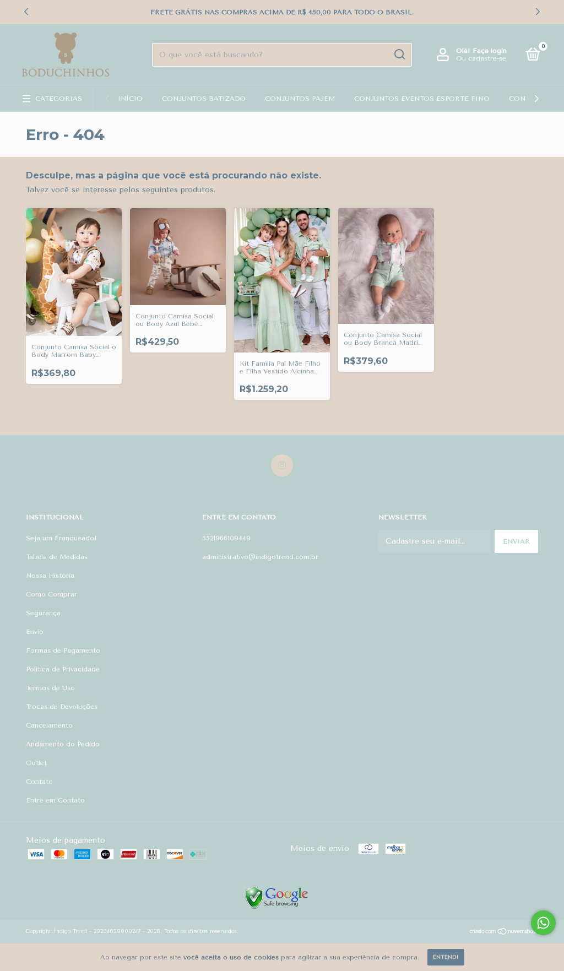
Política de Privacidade (63, 669)
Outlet (36, 763)
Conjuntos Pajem (300, 98)
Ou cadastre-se (481, 58)
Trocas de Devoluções (61, 706)
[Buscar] (399, 54)
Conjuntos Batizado (204, 98)
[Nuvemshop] (503, 932)
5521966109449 (226, 538)
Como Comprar (51, 594)
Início (130, 98)
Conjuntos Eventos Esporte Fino (422, 98)
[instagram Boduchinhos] (282, 465)
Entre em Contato (55, 800)
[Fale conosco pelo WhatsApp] (543, 922)
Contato (39, 781)
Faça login (490, 51)
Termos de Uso (50, 688)
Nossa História (50, 575)
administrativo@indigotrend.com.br (260, 557)
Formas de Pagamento (63, 650)
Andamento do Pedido (63, 744)
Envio (35, 632)
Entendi (446, 957)
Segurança (43, 613)
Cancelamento (49, 725)
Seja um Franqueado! (61, 538)
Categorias (58, 98)
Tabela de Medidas (57, 557)
